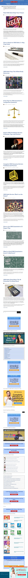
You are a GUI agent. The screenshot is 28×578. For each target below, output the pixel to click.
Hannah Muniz (5, 46)
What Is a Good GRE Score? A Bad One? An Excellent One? (18, 542)
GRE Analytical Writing (8, 349)
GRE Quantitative (7, 354)
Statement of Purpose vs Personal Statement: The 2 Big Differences (12, 478)
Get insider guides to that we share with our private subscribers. (14, 560)
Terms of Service (2, 574)
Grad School (6, 348)
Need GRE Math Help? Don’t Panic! (13, 12)
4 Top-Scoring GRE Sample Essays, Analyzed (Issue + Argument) (13, 461)
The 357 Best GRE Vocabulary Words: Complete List (11, 458)
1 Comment (17, 167)
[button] (14, 1)
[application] (14, 338)
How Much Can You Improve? (13, 535)
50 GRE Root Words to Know (13, 528)
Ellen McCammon (6, 230)
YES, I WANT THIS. (14, 1)
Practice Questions (7, 358)
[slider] (13, 440)
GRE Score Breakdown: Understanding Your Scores (10, 484)
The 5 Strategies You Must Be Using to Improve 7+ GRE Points (19, 517)
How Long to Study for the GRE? (6, 535)
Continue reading (5, 96)
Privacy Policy (6, 574)
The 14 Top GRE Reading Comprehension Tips (9, 481)
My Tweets (4, 506)
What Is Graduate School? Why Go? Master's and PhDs (12, 471)
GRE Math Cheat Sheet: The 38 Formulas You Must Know (12, 460)
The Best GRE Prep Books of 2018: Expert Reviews (18, 520)
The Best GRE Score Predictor (7, 485)
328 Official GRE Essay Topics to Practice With (11, 465)
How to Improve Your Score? (20, 535)
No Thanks (21, 576)
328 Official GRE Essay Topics (20, 528)
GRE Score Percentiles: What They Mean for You (19, 551)
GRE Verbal (6, 357)
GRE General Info (7, 350)
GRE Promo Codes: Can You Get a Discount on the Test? (18, 538)
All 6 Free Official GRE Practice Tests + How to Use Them (18, 547)
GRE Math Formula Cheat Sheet (7, 528)
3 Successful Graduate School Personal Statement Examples (12, 457)
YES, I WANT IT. (22, 574)
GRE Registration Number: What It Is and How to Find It (11, 468)
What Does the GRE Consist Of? (8, 477)
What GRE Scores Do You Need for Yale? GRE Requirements (11, 488)
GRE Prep (6, 353)
